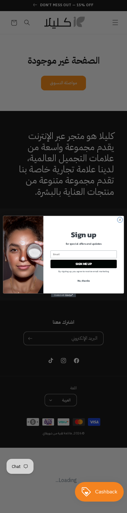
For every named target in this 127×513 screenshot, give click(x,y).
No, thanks (84, 280)
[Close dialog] (120, 220)
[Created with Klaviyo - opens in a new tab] (63, 295)
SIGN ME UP (84, 264)
